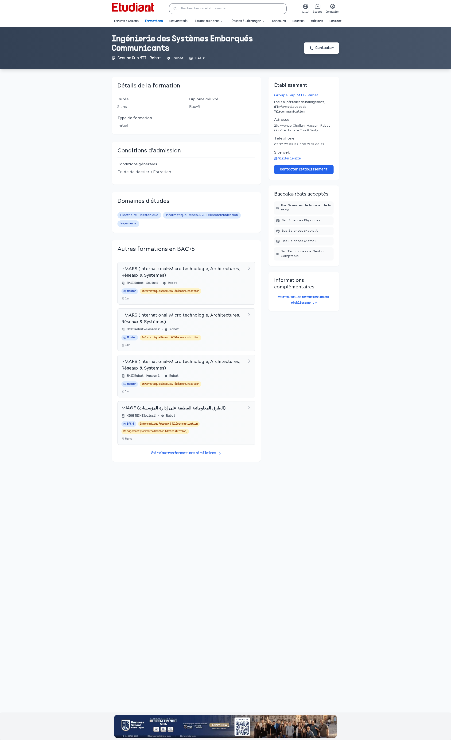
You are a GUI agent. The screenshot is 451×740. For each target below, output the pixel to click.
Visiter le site (289, 158)
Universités (178, 21)
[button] (228, 8)
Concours (279, 21)
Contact (336, 21)
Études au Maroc (207, 21)
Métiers (317, 21)
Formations (154, 21)
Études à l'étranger (246, 21)
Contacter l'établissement (303, 169)
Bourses (298, 21)
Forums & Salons (126, 21)
